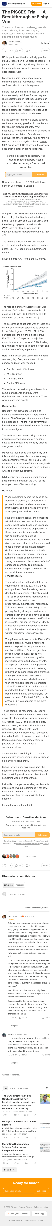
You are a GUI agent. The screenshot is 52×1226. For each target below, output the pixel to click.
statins (43, 141)
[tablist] (13, 885)
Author (11, 919)
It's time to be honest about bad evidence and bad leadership (16, 1107)
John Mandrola (15, 42)
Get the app (39, 1213)
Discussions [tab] (23, 1088)
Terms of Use (39, 841)
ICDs (22, 145)
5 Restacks (34, 856)
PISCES (6, 61)
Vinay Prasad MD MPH (23, 1111)
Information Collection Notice (28, 843)
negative (26, 138)
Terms (29, 1207)
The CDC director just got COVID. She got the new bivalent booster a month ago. (19, 1098)
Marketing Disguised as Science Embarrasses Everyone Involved (15, 1147)
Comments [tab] (8, 885)
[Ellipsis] (48, 916)
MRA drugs (8, 145)
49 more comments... (11, 1075)
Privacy (22, 1207)
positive (6, 138)
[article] (26, 1105)
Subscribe (36, 4)
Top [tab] (5, 1088)
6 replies (14, 1025)
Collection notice (40, 1207)
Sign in (46, 4)
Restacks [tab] (20, 885)
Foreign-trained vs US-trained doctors (19, 1123)
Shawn (11, 1034)
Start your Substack (19, 1213)
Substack (13, 1220)
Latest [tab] (12, 1088)
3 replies (14, 1063)
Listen (46, 43)
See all (7, 1169)
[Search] (47, 1088)
